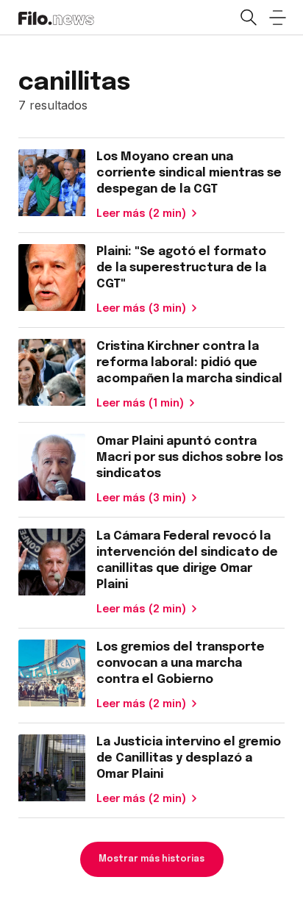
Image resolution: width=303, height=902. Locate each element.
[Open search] (248, 17)
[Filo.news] (56, 16)
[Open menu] (277, 17)
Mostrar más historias (151, 859)
